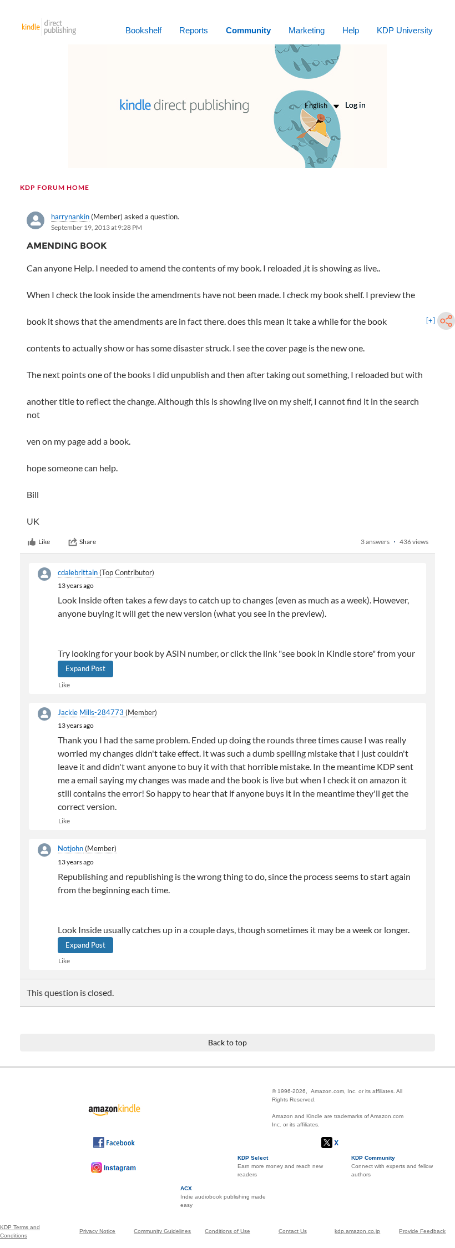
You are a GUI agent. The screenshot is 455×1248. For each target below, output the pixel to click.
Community (248, 30)
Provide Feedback (422, 1231)
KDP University (405, 30)
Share (87, 541)
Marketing (307, 30)
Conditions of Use (227, 1231)
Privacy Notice (97, 1231)
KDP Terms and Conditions (20, 1231)
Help (350, 30)
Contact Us (293, 1231)
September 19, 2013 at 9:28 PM (96, 227)
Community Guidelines (162, 1231)
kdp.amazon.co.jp (357, 1231)
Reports (193, 30)
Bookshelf (143, 30)
